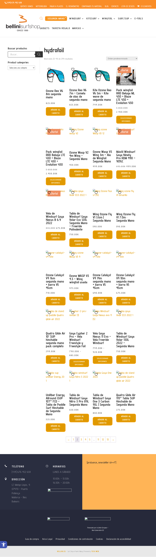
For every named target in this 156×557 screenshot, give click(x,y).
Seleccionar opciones (126, 119)
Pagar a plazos (56, 6)
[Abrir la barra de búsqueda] (41, 18)
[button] (3, 544)
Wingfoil (107, 19)
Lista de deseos (128, 6)
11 (98, 439)
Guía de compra (32, 539)
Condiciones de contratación (80, 539)
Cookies (99, 539)
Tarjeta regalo (61, 28)
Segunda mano (56, 18)
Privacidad (60, 539)
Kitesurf (91, 19)
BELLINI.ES (61, 551)
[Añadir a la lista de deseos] (49, 69)
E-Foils (139, 19)
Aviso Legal (47, 539)
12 (103, 439)
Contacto (114, 6)
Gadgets (45, 28)
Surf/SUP (123, 19)
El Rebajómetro (72, 6)
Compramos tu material (92, 6)
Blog (106, 6)
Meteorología (41, 6)
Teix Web (95, 551)
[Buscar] (39, 54)
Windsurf (75, 19)
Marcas (76, 28)
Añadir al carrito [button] (55, 111)
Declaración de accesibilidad (118, 539)
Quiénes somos (27, 6)
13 (108, 439)
